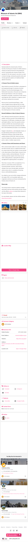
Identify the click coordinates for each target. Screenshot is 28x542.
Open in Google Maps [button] (14, 270)
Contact (25, 23)
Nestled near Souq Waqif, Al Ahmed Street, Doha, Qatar (13, 493)
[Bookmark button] (25, 476)
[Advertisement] (14, 46)
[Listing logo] (3, 10)
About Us (3, 527)
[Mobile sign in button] (23, 2)
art (12, 131)
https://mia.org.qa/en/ (7, 198)
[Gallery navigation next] (26, 203)
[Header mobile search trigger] (26, 2)
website (11, 191)
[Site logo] (4, 2)
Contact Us (8, 527)
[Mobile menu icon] (1, 2)
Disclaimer (21, 527)
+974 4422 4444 (22, 332)
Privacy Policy (14, 527)
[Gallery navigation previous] (23, 203)
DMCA (25, 527)
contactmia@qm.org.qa (20, 335)
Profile (2, 23)
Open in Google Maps (21, 348)
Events (17, 23)
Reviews (9, 23)
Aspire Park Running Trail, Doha (18, 514)
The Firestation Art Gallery (8, 473)
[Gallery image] (5, 207)
